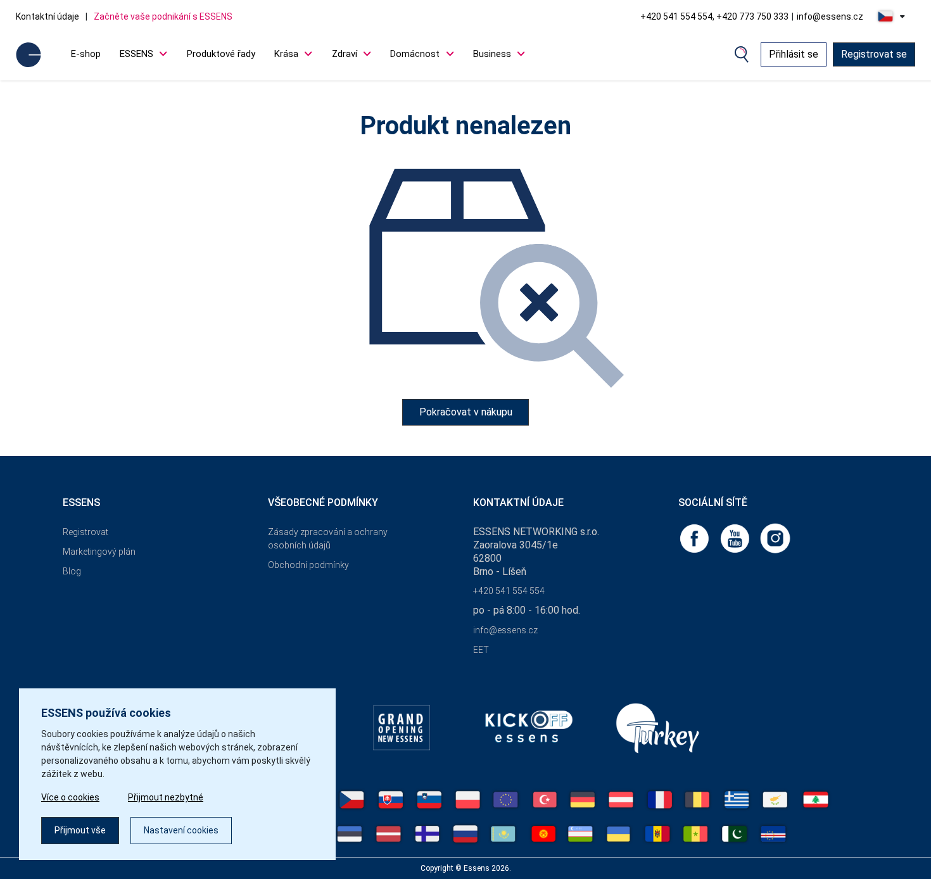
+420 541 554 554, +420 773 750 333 (714, 16)
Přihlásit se (793, 54)
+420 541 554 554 (509, 591)
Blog (72, 571)
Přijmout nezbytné (165, 797)
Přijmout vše (80, 830)
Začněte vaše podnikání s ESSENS (163, 16)
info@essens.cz (830, 16)
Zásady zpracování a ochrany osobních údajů (328, 538)
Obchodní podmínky (308, 565)
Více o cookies (70, 797)
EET (481, 650)
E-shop (86, 54)
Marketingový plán (99, 552)
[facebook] (695, 537)
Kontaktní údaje (47, 16)
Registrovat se (874, 54)
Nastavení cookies (181, 830)
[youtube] (736, 537)
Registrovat (85, 532)
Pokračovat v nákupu (465, 412)
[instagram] (775, 537)
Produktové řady (221, 54)
